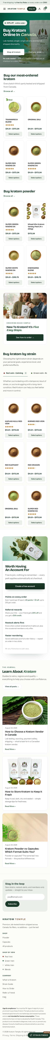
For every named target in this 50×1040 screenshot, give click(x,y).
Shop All (32, 9)
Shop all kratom (13, 52)
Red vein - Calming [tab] (16, 373)
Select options (14, 134)
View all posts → (12, 686)
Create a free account (25, 586)
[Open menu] (4, 9)
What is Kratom (9, 980)
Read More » (10, 749)
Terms (12, 1035)
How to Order (8, 988)
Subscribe (12, 904)
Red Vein (9, 956)
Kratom (16, 9)
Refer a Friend (9, 993)
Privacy (6, 1035)
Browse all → (9, 91)
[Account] (39, 9)
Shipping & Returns (24, 1035)
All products (8, 946)
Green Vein (9, 961)
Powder (6, 937)
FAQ (4, 997)
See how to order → (25, 337)
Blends (8, 969)
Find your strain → (36, 52)
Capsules (6, 942)
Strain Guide (8, 984)
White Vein (9, 965)
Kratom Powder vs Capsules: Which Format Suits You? (22, 850)
